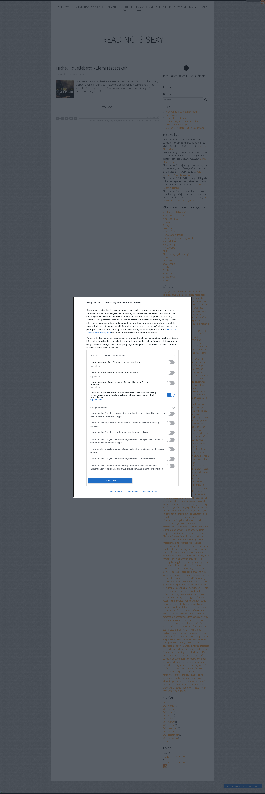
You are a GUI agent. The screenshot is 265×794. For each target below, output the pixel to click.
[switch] (171, 362)
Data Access (132, 491)
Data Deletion (115, 491)
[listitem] (132, 355)
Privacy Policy (150, 491)
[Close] (185, 303)
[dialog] (132, 397)
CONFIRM (110, 481)
